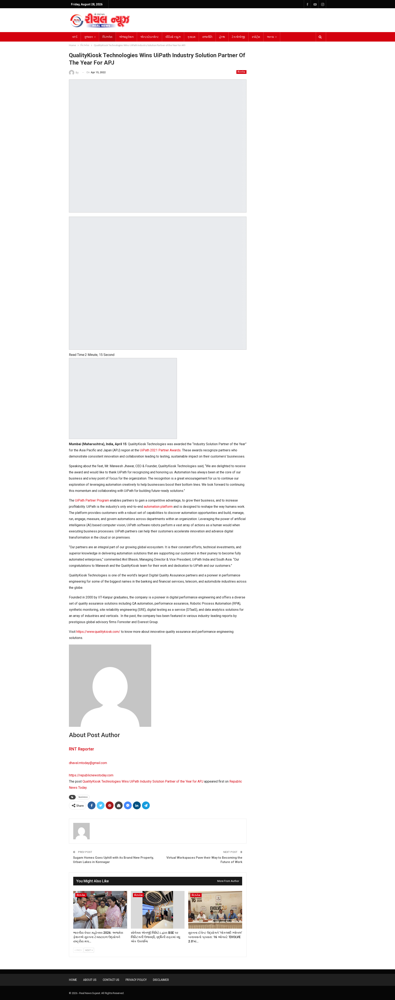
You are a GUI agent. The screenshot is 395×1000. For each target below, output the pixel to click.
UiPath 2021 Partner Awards (160, 450)
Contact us (111, 979)
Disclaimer (161, 979)
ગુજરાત (88, 36)
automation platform (158, 507)
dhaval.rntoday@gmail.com (88, 763)
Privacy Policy (136, 979)
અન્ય (270, 36)
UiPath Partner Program (92, 500)
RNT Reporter (81, 749)
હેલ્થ (222, 36)
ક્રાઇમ (191, 36)
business (83, 797)
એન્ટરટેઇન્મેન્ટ (149, 36)
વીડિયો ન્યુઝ (173, 36)
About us (89, 979)
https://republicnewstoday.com (91, 775)
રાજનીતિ (207, 36)
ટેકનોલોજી (238, 36)
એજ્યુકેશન (126, 36)
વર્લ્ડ (74, 36)
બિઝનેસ (107, 36)
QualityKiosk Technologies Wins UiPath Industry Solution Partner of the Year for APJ (142, 781)
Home (73, 979)
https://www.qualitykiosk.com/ (98, 632)
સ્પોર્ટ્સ (256, 36)
